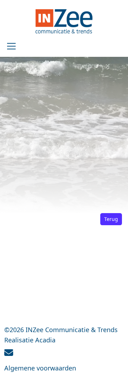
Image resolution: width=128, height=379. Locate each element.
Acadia (45, 340)
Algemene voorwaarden (40, 368)
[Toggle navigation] (11, 46)
